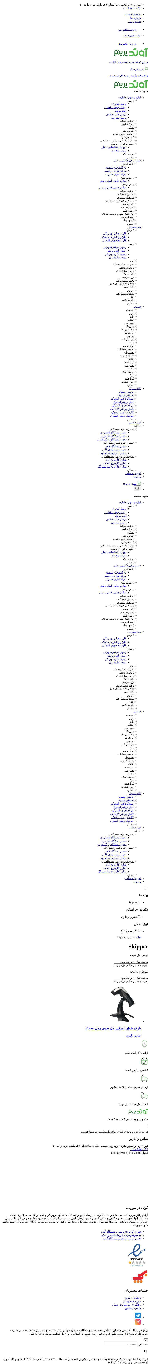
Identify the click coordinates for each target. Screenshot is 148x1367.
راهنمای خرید (133, 1297)
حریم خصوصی (132, 1301)
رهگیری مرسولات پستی (126, 1304)
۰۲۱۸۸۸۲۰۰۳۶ (132, 8)
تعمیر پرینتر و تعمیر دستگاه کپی (122, 1238)
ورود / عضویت (127, 29)
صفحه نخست (133, 14)
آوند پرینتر (63, 1330)
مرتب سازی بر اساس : (134, 961)
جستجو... (142, 1343)
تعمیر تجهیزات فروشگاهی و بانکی (121, 1235)
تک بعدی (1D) (129, 931)
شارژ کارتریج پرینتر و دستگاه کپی (121, 1231)
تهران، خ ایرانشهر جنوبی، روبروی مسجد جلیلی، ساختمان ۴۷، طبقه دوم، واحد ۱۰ (100, 1145)
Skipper (132, 902)
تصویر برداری (129, 916)
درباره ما (135, 17)
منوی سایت (141, 90)
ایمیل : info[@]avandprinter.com (129, 1152)
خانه (138, 937)
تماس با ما (134, 21)
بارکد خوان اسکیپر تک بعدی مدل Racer (113, 1028)
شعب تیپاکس (133, 1308)
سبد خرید (130, 483)
